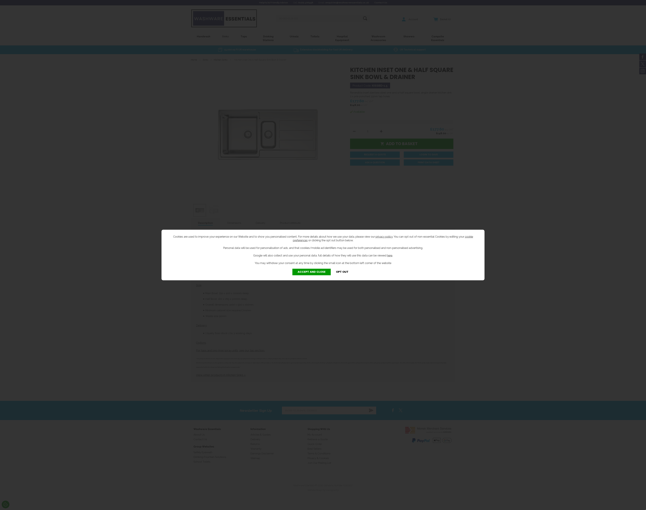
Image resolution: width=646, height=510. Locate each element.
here (389, 255)
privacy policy (384, 236)
